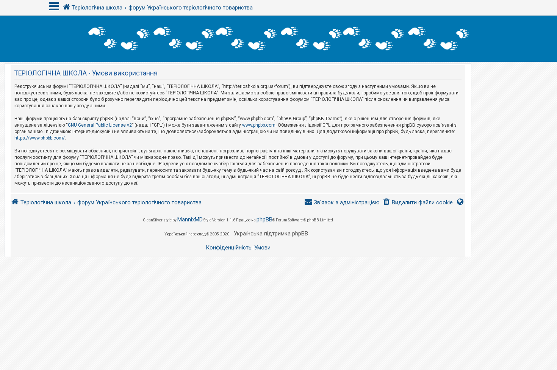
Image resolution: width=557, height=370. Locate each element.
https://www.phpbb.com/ (39, 138)
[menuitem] (417, 202)
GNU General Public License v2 (100, 125)
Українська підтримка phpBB (271, 233)
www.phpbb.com (258, 125)
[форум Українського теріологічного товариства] (278, 39)
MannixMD (190, 219)
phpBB (264, 219)
